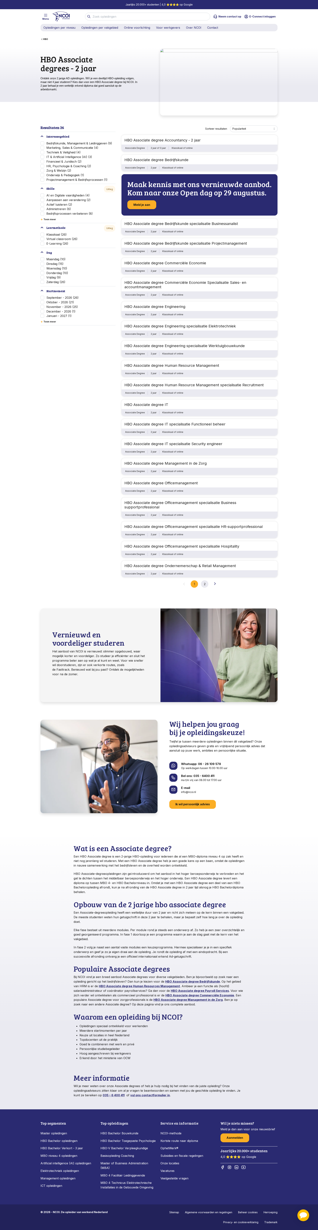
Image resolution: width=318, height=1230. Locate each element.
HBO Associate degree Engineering (154, 306)
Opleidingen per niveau (59, 27)
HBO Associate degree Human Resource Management (171, 365)
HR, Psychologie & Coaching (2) (68, 166)
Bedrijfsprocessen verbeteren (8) (69, 213)
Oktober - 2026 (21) (60, 302)
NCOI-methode (170, 1133)
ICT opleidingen (51, 1186)
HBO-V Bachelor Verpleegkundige (124, 1148)
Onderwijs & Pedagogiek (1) (65, 175)
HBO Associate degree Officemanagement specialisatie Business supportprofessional (180, 504)
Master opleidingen (53, 1133)
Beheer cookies (248, 1212)
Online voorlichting (137, 27)
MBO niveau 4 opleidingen (58, 1156)
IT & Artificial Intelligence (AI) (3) (69, 157)
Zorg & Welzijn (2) (58, 170)
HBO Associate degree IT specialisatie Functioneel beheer (174, 424)
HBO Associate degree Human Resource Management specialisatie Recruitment (194, 385)
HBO (45, 39)
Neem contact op (229, 16)
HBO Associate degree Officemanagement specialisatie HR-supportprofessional (193, 526)
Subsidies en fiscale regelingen (181, 1156)
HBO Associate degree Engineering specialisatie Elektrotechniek (180, 326)
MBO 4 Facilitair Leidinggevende (122, 1175)
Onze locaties (169, 1163)
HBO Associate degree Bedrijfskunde (156, 160)
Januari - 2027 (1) (59, 316)
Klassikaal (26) (56, 234)
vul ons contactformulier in (150, 1095)
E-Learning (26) (57, 243)
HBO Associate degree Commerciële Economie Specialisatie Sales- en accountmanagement (185, 284)
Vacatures (167, 1171)
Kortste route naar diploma (179, 1141)
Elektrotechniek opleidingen (59, 1171)
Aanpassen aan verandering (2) (68, 200)
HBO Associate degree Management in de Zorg (165, 463)
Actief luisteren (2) (59, 204)
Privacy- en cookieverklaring (240, 1222)
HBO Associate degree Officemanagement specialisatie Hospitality (181, 546)
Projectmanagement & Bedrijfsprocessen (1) (76, 180)
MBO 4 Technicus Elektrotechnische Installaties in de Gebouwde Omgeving (127, 1185)
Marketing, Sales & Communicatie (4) (72, 148)
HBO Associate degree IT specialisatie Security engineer (173, 444)
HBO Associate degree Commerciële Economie (165, 263)
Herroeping (271, 1212)
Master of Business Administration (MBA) (124, 1165)
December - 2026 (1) (60, 311)
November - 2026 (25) (62, 307)
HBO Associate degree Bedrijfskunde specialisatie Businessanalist (181, 223)
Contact (212, 27)
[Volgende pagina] (215, 583)
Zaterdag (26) (55, 282)
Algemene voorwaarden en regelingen (208, 1212)
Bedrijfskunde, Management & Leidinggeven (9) (79, 143)
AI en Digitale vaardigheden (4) (68, 195)
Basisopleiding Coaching (117, 1156)
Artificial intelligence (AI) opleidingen (65, 1163)
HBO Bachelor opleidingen (58, 1141)
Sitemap (174, 1212)
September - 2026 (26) (62, 297)
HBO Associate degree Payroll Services (200, 991)
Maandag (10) (56, 259)
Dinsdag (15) (54, 264)
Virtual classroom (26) (61, 239)
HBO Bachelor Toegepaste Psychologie (128, 1141)
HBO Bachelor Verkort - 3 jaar (61, 1148)
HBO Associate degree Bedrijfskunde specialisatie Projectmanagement (185, 243)
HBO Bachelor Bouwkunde (119, 1133)
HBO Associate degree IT (146, 404)
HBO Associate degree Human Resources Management (139, 986)
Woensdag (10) (56, 268)
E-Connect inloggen (262, 16)
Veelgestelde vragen (174, 1178)
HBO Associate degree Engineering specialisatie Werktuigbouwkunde (184, 346)
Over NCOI (193, 27)
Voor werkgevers (168, 27)
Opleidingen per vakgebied (99, 27)
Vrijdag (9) (53, 277)
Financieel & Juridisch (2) (64, 161)
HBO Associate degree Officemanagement (161, 483)
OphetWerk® (169, 1148)
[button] (303, 1215)
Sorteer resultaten (216, 128)
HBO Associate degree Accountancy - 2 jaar (162, 140)
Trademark (271, 1222)
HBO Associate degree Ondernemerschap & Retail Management (180, 566)
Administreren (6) (58, 209)
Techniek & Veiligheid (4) (63, 152)
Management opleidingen (57, 1178)
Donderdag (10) (57, 273)
